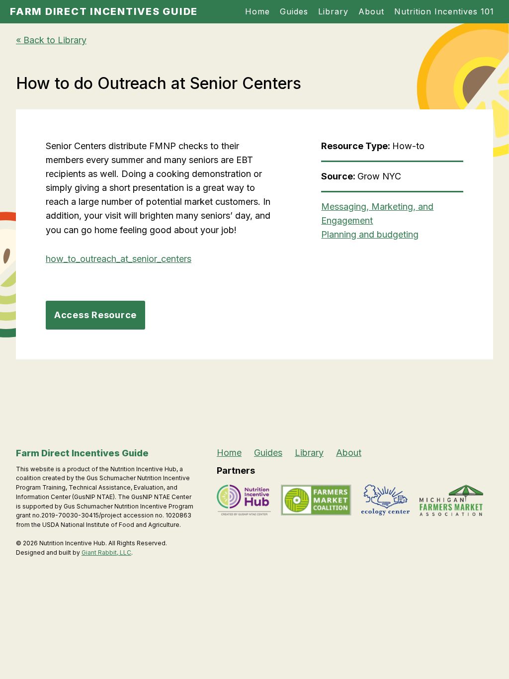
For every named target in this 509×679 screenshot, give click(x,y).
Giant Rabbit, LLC (106, 552)
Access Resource (95, 315)
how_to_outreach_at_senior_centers (118, 259)
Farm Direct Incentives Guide (104, 11)
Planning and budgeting (370, 234)
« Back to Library (51, 40)
